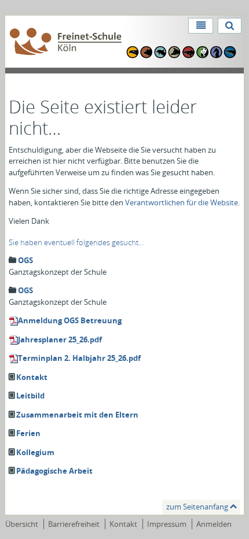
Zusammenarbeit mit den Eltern (77, 414)
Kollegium (35, 452)
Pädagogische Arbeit (54, 471)
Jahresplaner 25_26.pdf (60, 339)
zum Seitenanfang (197, 506)
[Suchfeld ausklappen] (229, 26)
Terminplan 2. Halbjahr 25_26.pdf (79, 358)
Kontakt (31, 377)
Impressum (166, 524)
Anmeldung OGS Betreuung (70, 320)
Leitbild (30, 395)
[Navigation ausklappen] (200, 26)
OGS (25, 260)
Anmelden (214, 524)
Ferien (28, 433)
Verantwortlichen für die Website (181, 202)
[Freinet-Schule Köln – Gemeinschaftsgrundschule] (66, 42)
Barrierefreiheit (74, 524)
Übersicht (21, 524)
